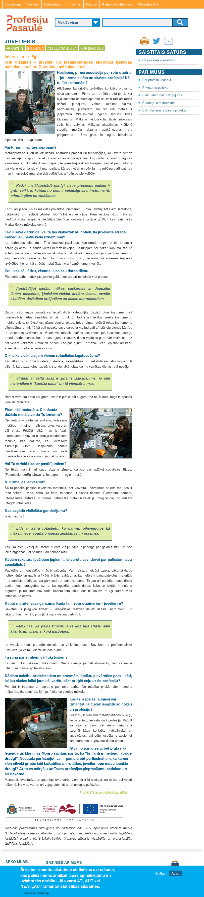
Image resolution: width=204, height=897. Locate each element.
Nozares (33, 4)
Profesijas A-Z (148, 4)
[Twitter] (156, 44)
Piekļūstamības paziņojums (162, 95)
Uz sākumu (13, 4)
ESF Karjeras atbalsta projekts (164, 110)
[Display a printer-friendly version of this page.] (144, 40)
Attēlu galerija (62, 48)
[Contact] (168, 44)
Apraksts (14, 48)
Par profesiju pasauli (157, 79)
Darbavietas (52, 4)
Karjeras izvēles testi (117, 4)
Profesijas (73, 4)
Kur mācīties (92, 48)
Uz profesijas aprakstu (158, 60)
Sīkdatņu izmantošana (158, 102)
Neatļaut (160, 873)
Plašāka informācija (34, 893)
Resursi (91, 4)
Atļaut (175, 873)
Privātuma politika (155, 87)
